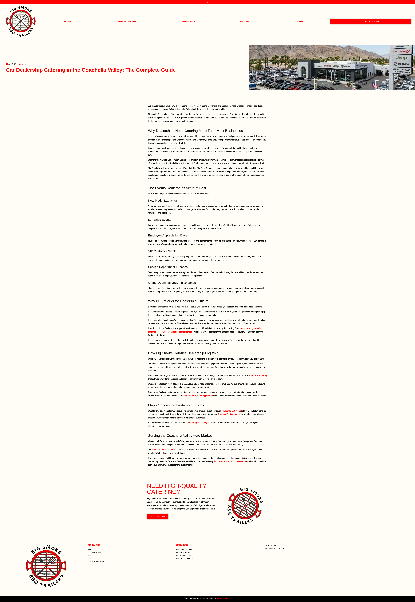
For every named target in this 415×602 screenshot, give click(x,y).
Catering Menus (126, 21)
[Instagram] (207, 2)
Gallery (245, 21)
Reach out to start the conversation (230, 461)
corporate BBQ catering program (198, 395)
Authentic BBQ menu (232, 410)
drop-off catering (259, 375)
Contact (301, 21)
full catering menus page (197, 422)
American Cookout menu (229, 414)
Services (187, 21)
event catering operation (162, 449)
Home (67, 21)
